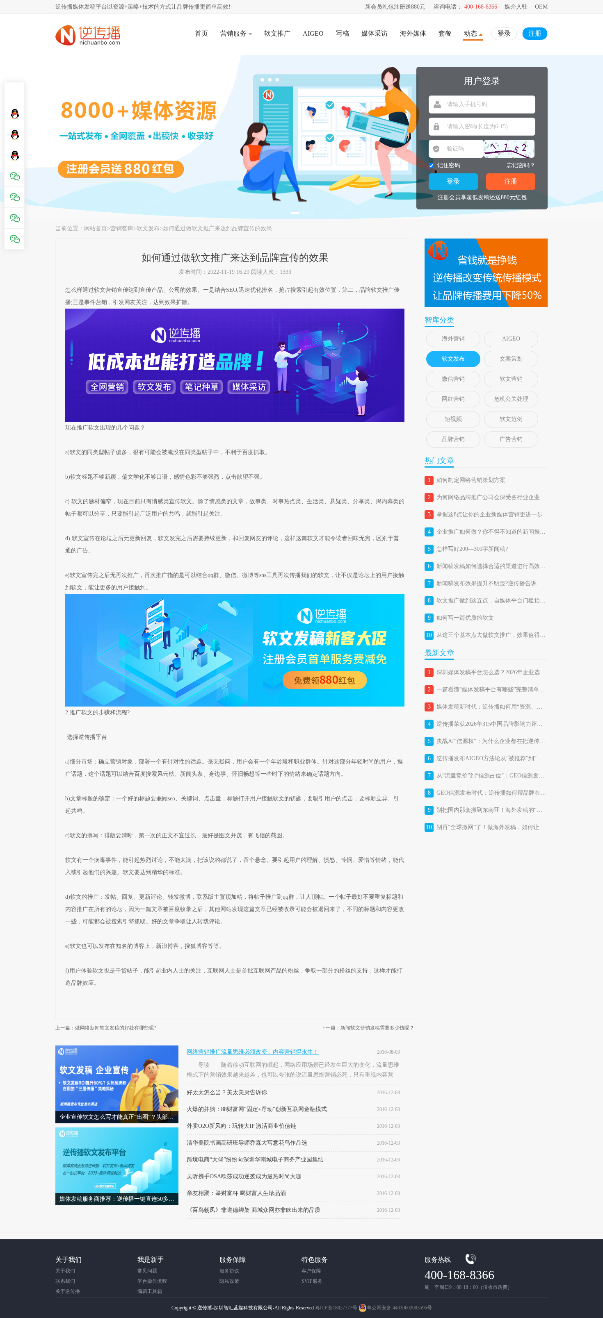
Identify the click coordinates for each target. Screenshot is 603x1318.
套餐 (445, 33)
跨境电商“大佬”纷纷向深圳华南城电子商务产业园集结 (255, 1160)
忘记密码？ (521, 165)
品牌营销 (453, 439)
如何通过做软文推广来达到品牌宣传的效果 (217, 228)
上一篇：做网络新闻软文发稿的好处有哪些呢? (105, 1028)
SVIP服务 (312, 1281)
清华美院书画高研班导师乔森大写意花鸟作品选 (247, 1143)
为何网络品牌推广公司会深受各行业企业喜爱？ (496, 497)
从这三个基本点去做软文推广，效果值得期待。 (496, 635)
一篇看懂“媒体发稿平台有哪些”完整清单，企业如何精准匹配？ (516, 689)
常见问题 (147, 1271)
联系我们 (65, 1281)
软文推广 (277, 33)
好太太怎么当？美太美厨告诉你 (227, 1092)
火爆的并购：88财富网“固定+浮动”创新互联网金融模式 (257, 1109)
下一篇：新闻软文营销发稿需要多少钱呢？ (367, 1028)
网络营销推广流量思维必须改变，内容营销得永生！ (253, 1052)
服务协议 (229, 1271)
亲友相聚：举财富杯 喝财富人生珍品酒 (236, 1193)
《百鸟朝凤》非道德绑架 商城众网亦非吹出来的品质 (253, 1210)
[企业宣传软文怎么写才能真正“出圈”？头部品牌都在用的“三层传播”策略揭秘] (116, 1048)
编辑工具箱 (149, 1291)
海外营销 (453, 339)
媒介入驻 (516, 7)
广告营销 (511, 439)
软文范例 (511, 419)
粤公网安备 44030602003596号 (399, 1308)
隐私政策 (229, 1281)
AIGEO (313, 33)
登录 (504, 33)
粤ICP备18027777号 (336, 1308)
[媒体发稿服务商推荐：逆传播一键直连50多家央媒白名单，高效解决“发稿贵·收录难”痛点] (116, 1130)
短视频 (453, 419)
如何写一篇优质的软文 (465, 618)
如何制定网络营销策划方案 (470, 480)
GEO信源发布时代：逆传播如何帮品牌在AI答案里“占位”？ (511, 793)
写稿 (342, 33)
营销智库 (121, 228)
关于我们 (65, 1271)
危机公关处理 (511, 399)
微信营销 (453, 379)
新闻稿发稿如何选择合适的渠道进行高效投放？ (496, 566)
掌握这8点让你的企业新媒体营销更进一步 (489, 514)
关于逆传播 (67, 1291)
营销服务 (233, 33)
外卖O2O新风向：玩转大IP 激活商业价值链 (241, 1126)
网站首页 (95, 228)
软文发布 (148, 228)
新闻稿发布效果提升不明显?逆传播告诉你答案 (495, 583)
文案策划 (511, 359)
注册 (534, 33)
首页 (201, 33)
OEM (541, 7)
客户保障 (311, 1271)
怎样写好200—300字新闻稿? (472, 549)
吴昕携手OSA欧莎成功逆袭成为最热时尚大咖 (244, 1176)
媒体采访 (374, 33)
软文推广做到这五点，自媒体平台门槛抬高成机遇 (499, 601)
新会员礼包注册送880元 (395, 7)
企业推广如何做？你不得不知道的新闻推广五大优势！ (505, 532)
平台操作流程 (152, 1281)
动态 (470, 33)
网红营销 (453, 399)
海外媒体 (413, 33)
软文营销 (511, 379)
